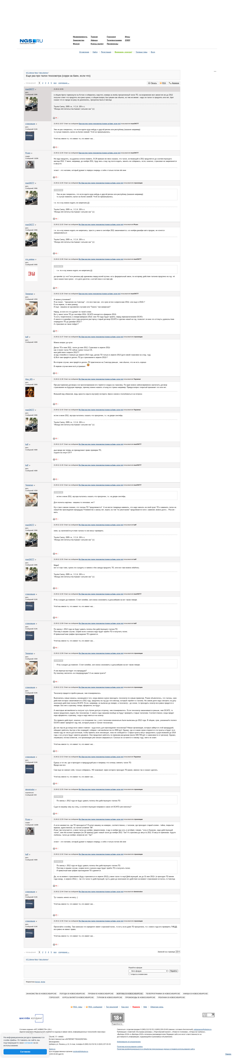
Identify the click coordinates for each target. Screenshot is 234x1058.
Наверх (228, 1054)
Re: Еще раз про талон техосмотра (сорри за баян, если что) (101, 183)
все (55, 83)
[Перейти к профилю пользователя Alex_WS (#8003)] (29, 396)
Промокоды (112, 44)
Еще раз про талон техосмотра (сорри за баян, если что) (100, 123)
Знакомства (78, 40)
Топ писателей (112, 1007)
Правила (136, 1007)
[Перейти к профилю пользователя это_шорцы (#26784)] (31, 280)
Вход (153, 52)
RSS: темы (77, 1007)
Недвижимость (80, 37)
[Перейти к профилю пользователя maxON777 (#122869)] (31, 110)
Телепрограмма (114, 40)
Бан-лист (125, 1007)
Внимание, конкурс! (123, 52)
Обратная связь (156, 1007)
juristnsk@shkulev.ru (80, 1051)
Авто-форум (43, 73)
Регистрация (106, 52)
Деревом (175, 83)
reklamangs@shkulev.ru (203, 1029)
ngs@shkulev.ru (49, 1049)
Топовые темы (141, 52)
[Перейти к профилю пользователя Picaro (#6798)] (29, 168)
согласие (28, 1043)
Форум (76, 44)
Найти (95, 52)
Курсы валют (97, 44)
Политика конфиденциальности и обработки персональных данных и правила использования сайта (156, 1049)
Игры (127, 37)
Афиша (94, 40)
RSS (164, 83)
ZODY (127, 40)
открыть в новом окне (139, 974)
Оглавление (84, 52)
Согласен (25, 1051)
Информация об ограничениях (129, 1042)
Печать (154, 83)
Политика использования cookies (130, 1047)
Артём (43, 982)
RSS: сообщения (95, 1007)
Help (145, 1007)
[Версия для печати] (54, 118)
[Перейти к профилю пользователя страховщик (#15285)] (29, 140)
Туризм (94, 37)
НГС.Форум (30, 73)
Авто (36, 73)
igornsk (37, 982)
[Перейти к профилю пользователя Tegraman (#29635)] (31, 314)
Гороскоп (111, 37)
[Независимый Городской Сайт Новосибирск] (31, 41)
